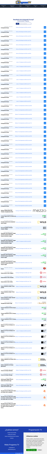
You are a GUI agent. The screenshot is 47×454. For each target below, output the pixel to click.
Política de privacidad (11, 432)
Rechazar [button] (34, 449)
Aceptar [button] (28, 449)
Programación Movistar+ (12, 6)
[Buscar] (17, 24)
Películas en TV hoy (27, 6)
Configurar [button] (40, 449)
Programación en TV (43, 6)
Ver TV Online (20, 6)
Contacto (12, 438)
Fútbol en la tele (35, 6)
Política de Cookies (12, 434)
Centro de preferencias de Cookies (12, 436)
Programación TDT (3, 6)
